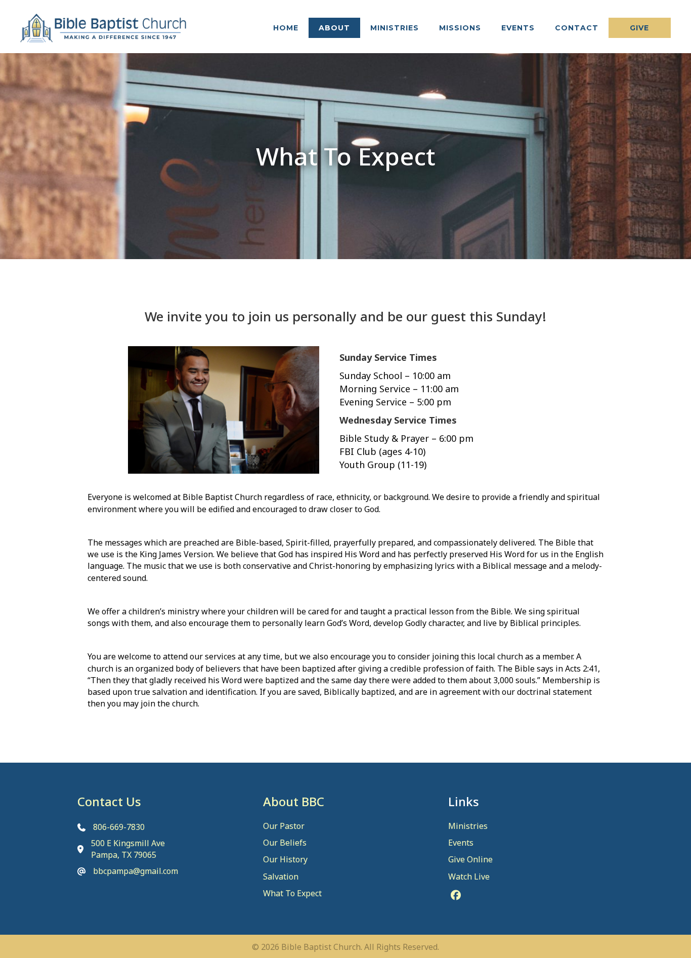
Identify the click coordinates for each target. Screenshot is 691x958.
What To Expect (292, 893)
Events (460, 842)
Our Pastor (284, 825)
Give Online (470, 859)
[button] (640, 28)
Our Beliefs (285, 842)
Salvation (280, 876)
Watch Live (469, 876)
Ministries (468, 825)
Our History (285, 859)
